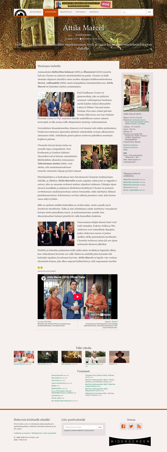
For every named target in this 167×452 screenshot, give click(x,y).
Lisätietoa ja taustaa (22, 433)
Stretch (114, 321)
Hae (149, 12)
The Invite (44, 364)
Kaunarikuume (22, 364)
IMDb (125, 149)
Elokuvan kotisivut (130, 145)
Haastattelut (66, 12)
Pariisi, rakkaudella (134, 190)
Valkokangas (35, 12)
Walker (113, 364)
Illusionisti (130, 187)
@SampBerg (86, 39)
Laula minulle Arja (94, 365)
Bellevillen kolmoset (134, 179)
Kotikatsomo (50, 12)
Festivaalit (81, 12)
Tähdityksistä (37, 433)
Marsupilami (69, 364)
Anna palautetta (50, 433)
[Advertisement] (83, 337)
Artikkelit (94, 12)
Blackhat (48, 321)
